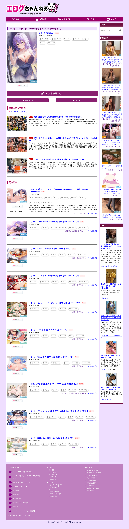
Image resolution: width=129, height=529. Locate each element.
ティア (34, 282)
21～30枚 (84, 390)
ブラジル (47, 202)
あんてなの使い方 (56, 485)
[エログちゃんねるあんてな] (32, 16)
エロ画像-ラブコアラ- (20, 486)
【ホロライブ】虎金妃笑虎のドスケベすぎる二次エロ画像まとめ (54, 384)
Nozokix (105, 298)
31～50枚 (45, 39)
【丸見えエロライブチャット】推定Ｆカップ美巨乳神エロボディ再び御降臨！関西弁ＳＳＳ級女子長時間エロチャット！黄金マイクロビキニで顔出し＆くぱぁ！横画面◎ (112, 60)
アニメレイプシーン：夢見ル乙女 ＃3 (112, 167)
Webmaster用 (54, 487)
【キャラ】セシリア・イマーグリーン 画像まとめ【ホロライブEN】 (55, 303)
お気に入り (89, 19)
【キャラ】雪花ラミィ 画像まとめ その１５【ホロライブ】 (51, 357)
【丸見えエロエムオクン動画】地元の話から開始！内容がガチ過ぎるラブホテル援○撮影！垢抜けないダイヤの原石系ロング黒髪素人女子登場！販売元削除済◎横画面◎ (112, 87)
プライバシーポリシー (57, 494)
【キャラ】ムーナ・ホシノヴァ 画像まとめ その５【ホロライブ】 (54, 222)
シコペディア (106, 399)
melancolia (16, 494)
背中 (74, 197)
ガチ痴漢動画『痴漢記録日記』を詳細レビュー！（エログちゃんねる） (111, 246)
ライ (43, 43)
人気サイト (66, 19)
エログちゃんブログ (93, 475)
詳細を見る (93, 213)
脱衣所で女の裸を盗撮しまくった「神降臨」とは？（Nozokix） (111, 286)
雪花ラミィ (56, 363)
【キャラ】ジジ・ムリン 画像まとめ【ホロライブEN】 (50, 249)
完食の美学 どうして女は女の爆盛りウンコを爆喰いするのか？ (58, 117)
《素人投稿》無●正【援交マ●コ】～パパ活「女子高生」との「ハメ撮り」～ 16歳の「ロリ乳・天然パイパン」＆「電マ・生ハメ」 (112, 192)
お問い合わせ (54, 491)
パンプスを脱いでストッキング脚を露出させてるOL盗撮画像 (112, 216)
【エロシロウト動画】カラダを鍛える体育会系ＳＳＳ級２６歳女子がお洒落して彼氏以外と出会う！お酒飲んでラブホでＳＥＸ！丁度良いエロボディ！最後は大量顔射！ (112, 115)
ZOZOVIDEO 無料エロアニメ (23, 472)
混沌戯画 (16, 490)
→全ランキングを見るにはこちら (19, 515)
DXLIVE (105, 369)
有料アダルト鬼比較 (93, 488)
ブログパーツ (54, 489)
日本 (83, 197)
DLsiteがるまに (92, 480)
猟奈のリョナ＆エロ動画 (21, 503)
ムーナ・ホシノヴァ (81, 39)
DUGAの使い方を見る (109, 266)
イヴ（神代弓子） (37, 417)
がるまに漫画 (91, 483)
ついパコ (16, 507)
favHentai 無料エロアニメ (21, 482)
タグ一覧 (53, 477)
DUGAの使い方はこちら (19, 112)
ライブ (52, 43)
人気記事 (42, 19)
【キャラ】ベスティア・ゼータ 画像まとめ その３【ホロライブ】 (54, 276)
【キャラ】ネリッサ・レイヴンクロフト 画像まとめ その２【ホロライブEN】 (59, 411)
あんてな (19, 19)
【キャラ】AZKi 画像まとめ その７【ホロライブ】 (48, 330)
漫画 (48, 197)
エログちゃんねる (92, 470)
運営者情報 (53, 496)
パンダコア (90, 491)
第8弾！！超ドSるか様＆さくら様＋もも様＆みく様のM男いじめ (59, 159)
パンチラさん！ (18, 498)
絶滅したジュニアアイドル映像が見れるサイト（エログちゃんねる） (111, 318)
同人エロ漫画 (91, 478)
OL (57, 197)
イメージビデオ (37, 197)
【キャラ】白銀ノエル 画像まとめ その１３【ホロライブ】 (51, 438)
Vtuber (65, 197)
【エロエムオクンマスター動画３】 (24, 511)
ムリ (46, 254)
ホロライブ (57, 39)
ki (71, 336)
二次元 (47, 390)
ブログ (113, 19)
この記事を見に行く (54, 93)
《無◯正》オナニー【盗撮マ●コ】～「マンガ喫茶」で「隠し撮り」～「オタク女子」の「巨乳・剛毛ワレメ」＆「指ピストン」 (112, 142)
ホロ (67, 39)
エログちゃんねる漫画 (94, 473)
